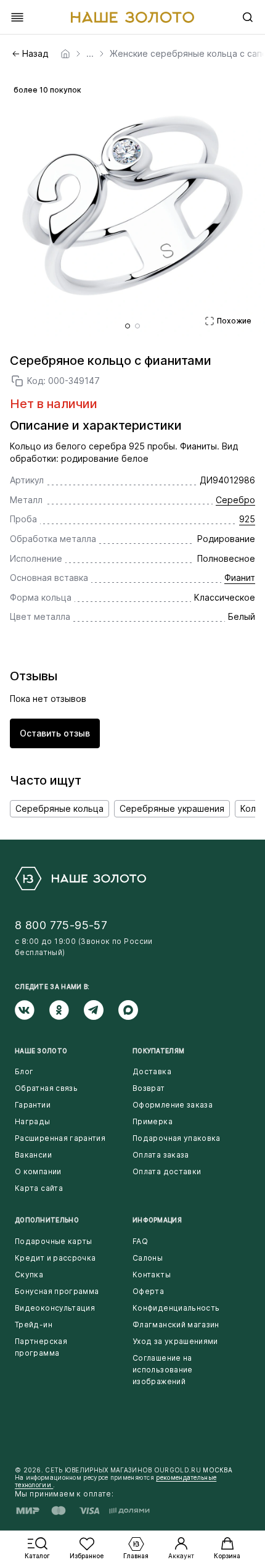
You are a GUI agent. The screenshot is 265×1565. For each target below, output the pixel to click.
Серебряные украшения (172, 808)
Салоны (147, 1257)
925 (247, 519)
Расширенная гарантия (60, 1138)
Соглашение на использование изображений (162, 1369)
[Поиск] (247, 17)
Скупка (29, 1274)
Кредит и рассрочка (55, 1257)
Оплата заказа (160, 1154)
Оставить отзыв (55, 733)
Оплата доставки (166, 1171)
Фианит (239, 577)
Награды (33, 1121)
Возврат (148, 1088)
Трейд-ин (33, 1324)
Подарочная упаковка (176, 1138)
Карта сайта (39, 1188)
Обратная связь (46, 1088)
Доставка (151, 1071)
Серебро (235, 500)
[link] (65, 54)
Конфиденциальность (175, 1308)
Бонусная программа (57, 1291)
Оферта (148, 1291)
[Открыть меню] (17, 17)
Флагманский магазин (175, 1324)
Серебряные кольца (59, 808)
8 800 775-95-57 (61, 925)
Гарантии (33, 1104)
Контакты (151, 1274)
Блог (24, 1071)
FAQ (140, 1241)
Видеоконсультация (55, 1308)
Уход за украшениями (175, 1341)
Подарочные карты (53, 1241)
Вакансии (33, 1154)
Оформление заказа (172, 1104)
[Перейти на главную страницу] (132, 17)
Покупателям (158, 1050)
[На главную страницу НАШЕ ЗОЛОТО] (80, 878)
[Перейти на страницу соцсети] (32, 1010)
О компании (38, 1171)
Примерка (152, 1121)
